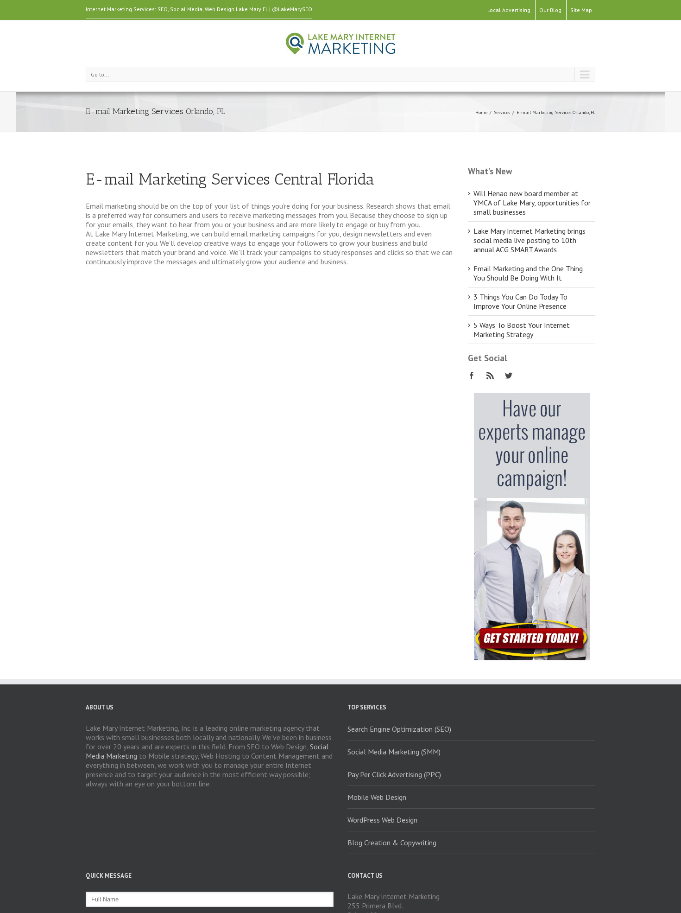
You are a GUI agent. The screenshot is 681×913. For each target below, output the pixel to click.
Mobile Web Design (376, 797)
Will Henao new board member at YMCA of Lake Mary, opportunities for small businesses (532, 203)
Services (502, 112)
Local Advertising (508, 9)
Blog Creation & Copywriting (391, 842)
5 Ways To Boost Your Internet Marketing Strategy (521, 329)
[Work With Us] (532, 397)
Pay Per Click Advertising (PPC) (394, 774)
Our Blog (550, 9)
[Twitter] (508, 375)
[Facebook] (471, 375)
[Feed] (490, 375)
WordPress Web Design (382, 819)
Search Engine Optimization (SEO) (399, 729)
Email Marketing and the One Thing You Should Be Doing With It (528, 273)
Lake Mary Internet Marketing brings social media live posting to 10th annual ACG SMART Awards (529, 240)
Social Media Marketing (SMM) (394, 751)
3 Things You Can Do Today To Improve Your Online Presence (520, 301)
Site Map (581, 9)
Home (481, 112)
